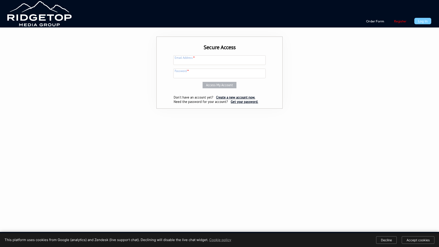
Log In (423, 21)
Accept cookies (418, 240)
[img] (39, 13)
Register (400, 21)
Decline (386, 240)
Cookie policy (220, 240)
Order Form (375, 21)
